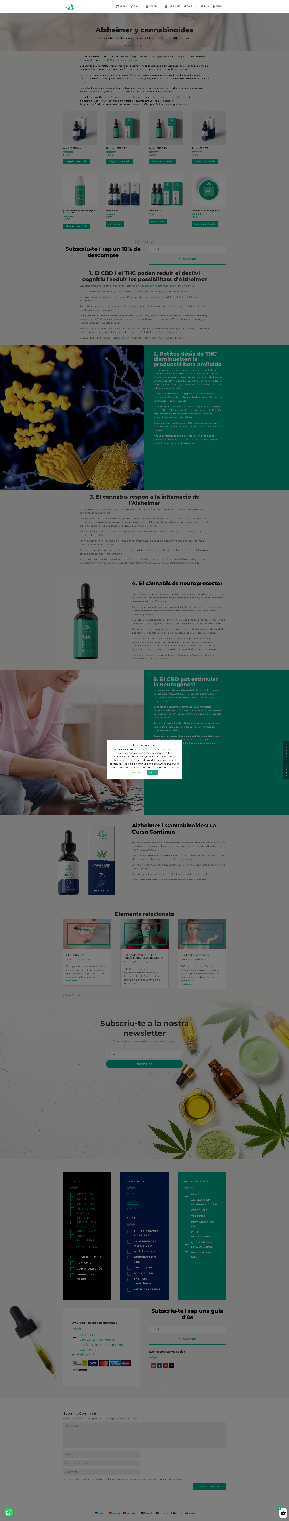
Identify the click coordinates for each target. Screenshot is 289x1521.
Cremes (152, 6)
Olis (136, 6)
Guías (190, 6)
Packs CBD (173, 6)
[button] (8, 1512)
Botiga (123, 6)
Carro (219, 6)
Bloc (206, 6)
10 (286, 775)
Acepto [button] (152, 772)
